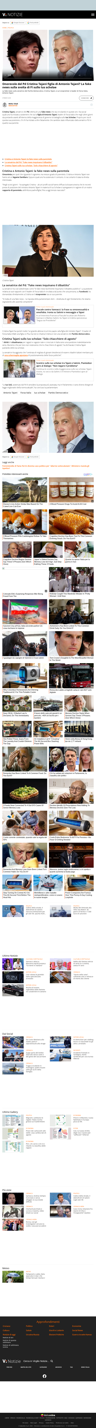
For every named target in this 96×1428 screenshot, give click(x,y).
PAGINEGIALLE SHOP (32, 1418)
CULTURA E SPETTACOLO (34, 959)
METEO (28, 1271)
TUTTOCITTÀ (59, 1418)
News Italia (85, 1367)
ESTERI (75, 1128)
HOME (4, 28)
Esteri (51, 1326)
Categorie (43, 1367)
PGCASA (42, 1418)
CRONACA (76, 972)
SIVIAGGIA (71, 1418)
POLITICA (11, 28)
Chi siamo (25, 1422)
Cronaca (6, 1326)
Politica (29, 1326)
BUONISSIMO (87, 1418)
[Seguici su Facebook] (44, 1377)
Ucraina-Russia (32, 1335)
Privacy (41, 1422)
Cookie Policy (50, 1422)
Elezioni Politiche (56, 1335)
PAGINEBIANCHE (50, 1418)
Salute (28, 1330)
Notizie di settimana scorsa (11, 1346)
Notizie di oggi (9, 1335)
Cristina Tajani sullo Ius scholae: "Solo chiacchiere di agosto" (31, 165)
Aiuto (72, 1422)
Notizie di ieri (8, 1337)
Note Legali (33, 1422)
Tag (71, 1367)
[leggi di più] (91, 105)
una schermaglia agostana (16, 355)
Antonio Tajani (10, 392)
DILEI (65, 1418)
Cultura (6, 1330)
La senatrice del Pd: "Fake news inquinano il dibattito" (28, 162)
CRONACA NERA (78, 1206)
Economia (76, 1326)
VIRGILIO (12, 1418)
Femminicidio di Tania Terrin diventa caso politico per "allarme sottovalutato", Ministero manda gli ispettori (45, 467)
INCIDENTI (76, 1050)
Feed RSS (9, 1367)
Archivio (58, 1367)
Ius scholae (39, 392)
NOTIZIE (15, 14)
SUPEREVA (48, 1420)
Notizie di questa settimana (9, 1341)
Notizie (14, 1361)
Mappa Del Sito (26, 1367)
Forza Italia (25, 392)
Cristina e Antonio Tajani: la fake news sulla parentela (28, 159)
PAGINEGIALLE (20, 1418)
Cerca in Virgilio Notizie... (36, 1361)
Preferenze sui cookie (62, 1422)
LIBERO (7, 1418)
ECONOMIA (77, 1115)
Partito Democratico (58, 392)
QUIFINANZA (79, 1418)
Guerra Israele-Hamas (82, 1335)
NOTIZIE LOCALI (31, 972)
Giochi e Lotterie (56, 1330)
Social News (77, 1330)
